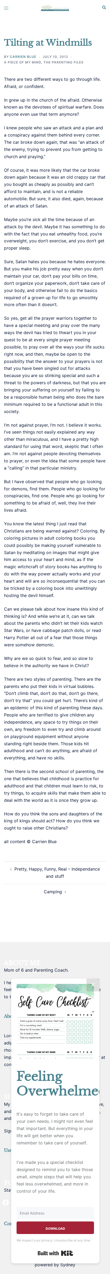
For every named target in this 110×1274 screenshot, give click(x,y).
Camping (53, 891)
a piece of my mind (22, 62)
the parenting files (64, 62)
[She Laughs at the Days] (55, 7)
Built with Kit (55, 1253)
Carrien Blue (23, 57)
